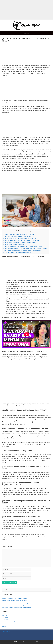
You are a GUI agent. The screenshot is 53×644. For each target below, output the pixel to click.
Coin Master (5, 617)
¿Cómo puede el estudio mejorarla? (14, 244)
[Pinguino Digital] (26, 25)
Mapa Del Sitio (6, 631)
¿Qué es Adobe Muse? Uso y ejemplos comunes (14, 598)
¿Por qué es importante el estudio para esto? (17, 252)
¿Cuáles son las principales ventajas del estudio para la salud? (22, 250)
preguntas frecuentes (7, 624)
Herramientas (5, 619)
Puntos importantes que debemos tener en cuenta (18, 234)
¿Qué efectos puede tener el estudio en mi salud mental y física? (22, 246)
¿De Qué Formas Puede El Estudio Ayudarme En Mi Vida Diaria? (24, 534)
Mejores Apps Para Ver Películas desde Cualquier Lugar (16, 607)
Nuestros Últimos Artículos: (9, 622)
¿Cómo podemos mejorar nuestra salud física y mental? (20, 238)
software (4, 626)
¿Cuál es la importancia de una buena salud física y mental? (21, 240)
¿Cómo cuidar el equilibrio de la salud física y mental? (19, 242)
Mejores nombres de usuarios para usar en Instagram (16, 603)
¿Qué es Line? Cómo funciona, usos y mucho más (15, 600)
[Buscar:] (26, 589)
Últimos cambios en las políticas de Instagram (14, 605)
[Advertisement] (26, 10)
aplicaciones (5, 615)
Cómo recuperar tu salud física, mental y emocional (18, 236)
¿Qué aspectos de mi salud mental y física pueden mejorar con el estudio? (25, 248)
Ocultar (32, 231)
